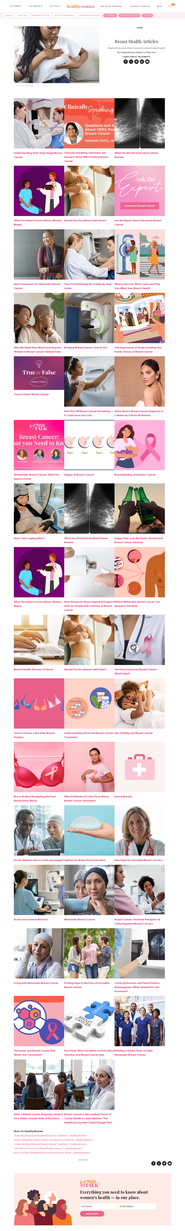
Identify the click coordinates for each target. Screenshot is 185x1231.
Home (139, 28)
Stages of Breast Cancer (79, 474)
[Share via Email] (147, 61)
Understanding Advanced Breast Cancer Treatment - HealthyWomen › (51, 1135)
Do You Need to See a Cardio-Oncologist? (39, 860)
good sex (22, 15)
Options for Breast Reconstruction (84, 860)
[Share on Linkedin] (142, 61)
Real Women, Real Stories (111, 6)
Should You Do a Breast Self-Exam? (85, 220)
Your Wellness (35, 6)
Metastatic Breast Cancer (79, 919)
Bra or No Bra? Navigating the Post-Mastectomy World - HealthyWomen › (52, 1152)
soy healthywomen (64, 15)
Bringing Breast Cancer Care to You (85, 347)
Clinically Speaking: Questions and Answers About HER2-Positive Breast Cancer (86, 157)
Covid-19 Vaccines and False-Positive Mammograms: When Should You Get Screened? (137, 987)
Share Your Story (129, 15)
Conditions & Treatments (140, 6)
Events (8, 15)
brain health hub (40, 15)
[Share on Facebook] (125, 61)
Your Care (54, 6)
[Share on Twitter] (131, 61)
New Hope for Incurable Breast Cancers (138, 860)
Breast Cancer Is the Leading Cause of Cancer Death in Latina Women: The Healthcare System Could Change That (88, 1118)
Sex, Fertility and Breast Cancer (134, 733)
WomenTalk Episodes (89, 15)
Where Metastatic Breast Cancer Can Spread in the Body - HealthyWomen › (54, 1139)
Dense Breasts (123, 796)
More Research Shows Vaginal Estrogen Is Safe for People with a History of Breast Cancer (89, 606)
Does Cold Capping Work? (29, 538)
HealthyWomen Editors (131, 52)
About (159, 6)
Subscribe (110, 15)
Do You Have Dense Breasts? (31, 919)
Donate (147, 15)
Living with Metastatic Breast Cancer (36, 983)
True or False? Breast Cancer (31, 394)
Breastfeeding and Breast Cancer (135, 474)
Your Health (14, 6)
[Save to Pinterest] (136, 61)
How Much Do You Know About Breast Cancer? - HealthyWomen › (48, 1148)
